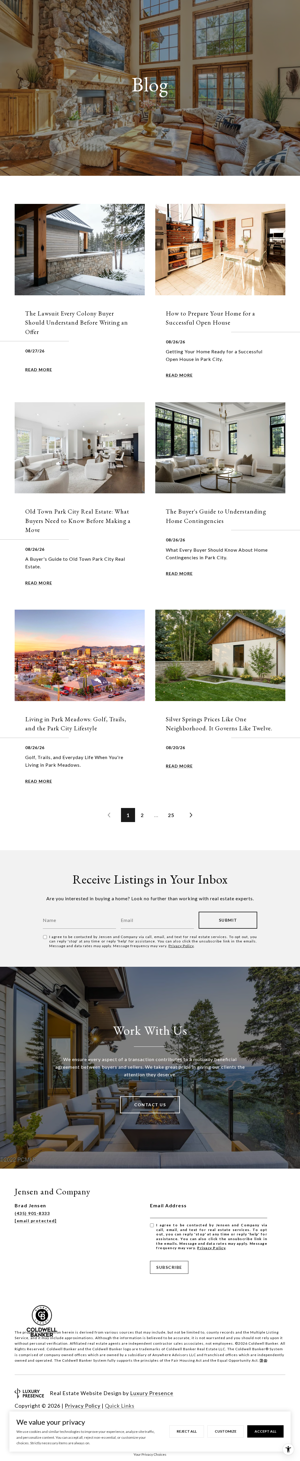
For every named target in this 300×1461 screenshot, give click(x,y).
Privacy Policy (181, 946)
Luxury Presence (151, 1393)
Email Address (168, 1205)
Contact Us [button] (150, 1104)
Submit (228, 920)
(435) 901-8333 (32, 1213)
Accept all (265, 1431)
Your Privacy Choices (150, 1454)
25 (171, 815)
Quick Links (119, 1405)
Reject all (187, 1431)
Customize (225, 1431)
